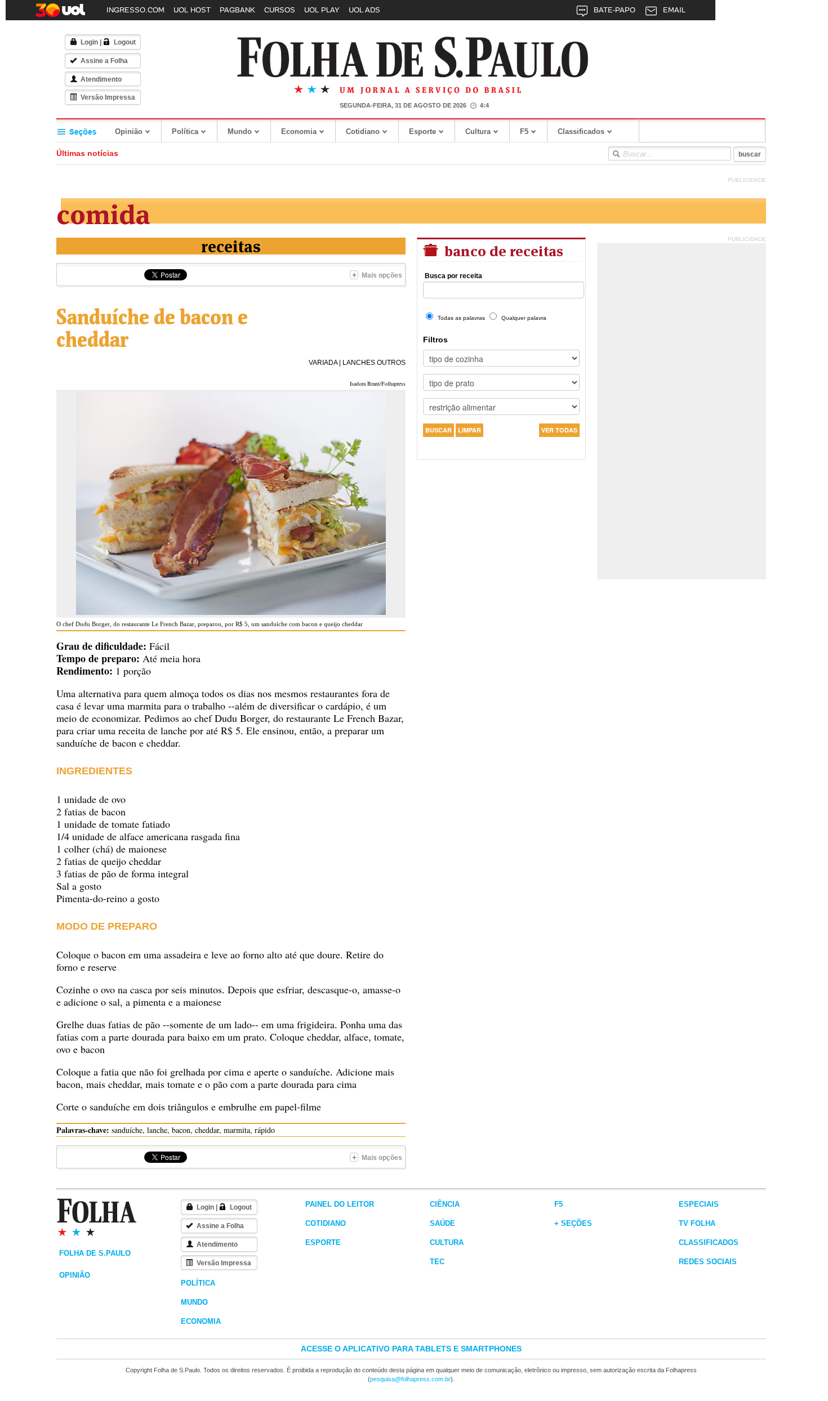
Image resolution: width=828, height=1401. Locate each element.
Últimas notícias (87, 153)
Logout (125, 42)
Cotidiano (363, 131)
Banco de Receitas (502, 249)
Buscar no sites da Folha (616, 154)
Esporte (422, 131)
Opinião (129, 131)
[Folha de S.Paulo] (412, 58)
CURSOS (279, 10)
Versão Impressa (108, 97)
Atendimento (101, 79)
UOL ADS (364, 10)
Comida (103, 212)
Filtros (435, 339)
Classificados (581, 131)
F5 (524, 131)
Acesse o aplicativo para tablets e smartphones (411, 1348)
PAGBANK (237, 10)
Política (185, 131)
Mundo (240, 131)
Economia (299, 131)
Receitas (231, 245)
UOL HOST (192, 10)
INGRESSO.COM (135, 10)
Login (89, 42)
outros (391, 363)
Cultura (478, 131)
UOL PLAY (322, 10)
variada (323, 363)
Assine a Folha (104, 61)
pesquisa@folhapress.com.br (410, 1379)
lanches (358, 363)
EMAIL (674, 10)
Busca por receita (453, 276)
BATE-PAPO (614, 10)
